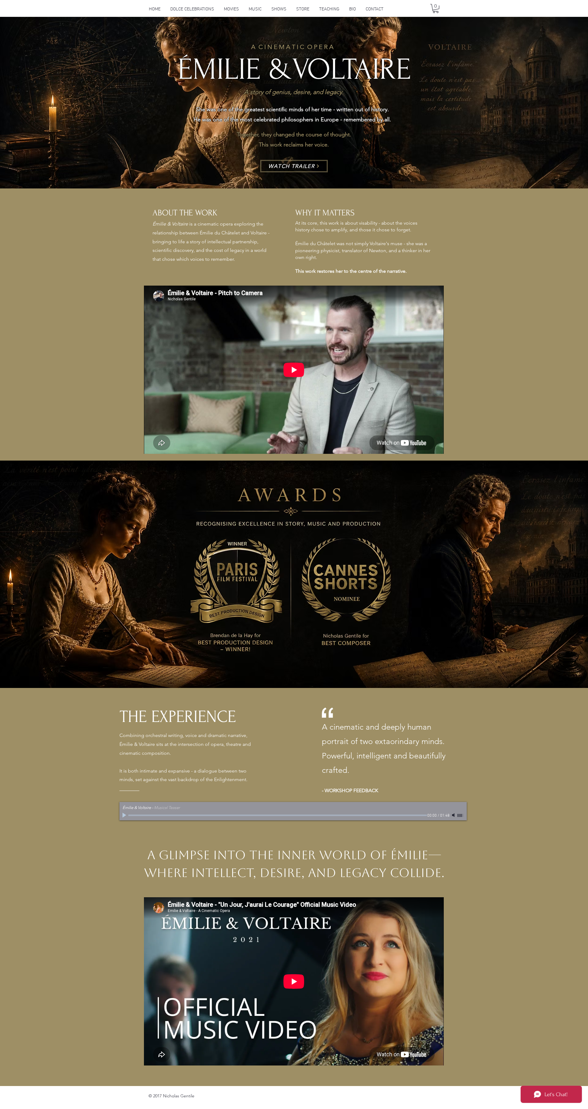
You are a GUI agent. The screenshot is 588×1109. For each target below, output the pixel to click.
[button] (231, 9)
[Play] (125, 815)
